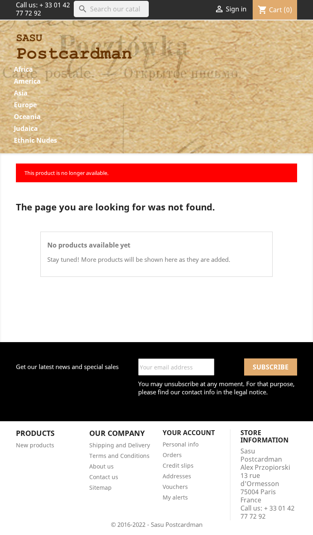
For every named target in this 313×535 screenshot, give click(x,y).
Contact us (103, 477)
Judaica (26, 128)
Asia (21, 92)
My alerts (175, 497)
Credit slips (178, 465)
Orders (172, 455)
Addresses (177, 476)
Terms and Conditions (119, 456)
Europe (25, 104)
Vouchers (175, 487)
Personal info (180, 444)
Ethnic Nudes (35, 140)
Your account (189, 432)
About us (101, 466)
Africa (23, 69)
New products (35, 445)
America (27, 81)
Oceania (27, 116)
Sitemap (100, 487)
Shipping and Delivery (119, 445)
